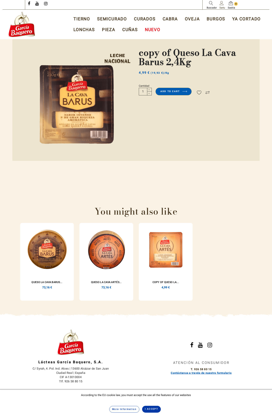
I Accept (151, 409)
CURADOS (145, 19)
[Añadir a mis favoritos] (199, 92)
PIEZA (108, 29)
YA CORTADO (246, 19)
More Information (124, 409)
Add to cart (170, 91)
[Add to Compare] (207, 92)
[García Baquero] (21, 24)
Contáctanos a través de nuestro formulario (201, 373)
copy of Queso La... (165, 282)
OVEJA (192, 19)
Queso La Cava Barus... (46, 282)
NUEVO (152, 29)
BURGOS (216, 19)
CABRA (170, 19)
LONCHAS (84, 29)
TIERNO (81, 19)
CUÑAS (130, 29)
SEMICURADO (112, 19)
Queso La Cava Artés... (106, 282)
